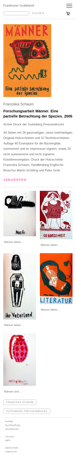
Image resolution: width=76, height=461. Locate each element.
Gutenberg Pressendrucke (27, 411)
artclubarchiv (12, 429)
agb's (8, 440)
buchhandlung (12, 425)
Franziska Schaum (18, 104)
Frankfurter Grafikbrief (18, 5)
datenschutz (11, 447)
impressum (11, 451)
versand (9, 436)
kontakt (9, 421)
